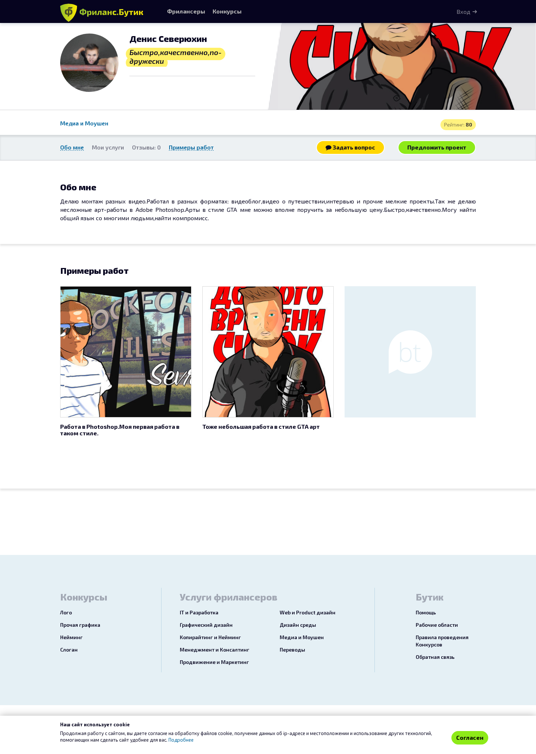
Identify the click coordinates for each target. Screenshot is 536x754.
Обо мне (72, 147)
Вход (463, 11)
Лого (66, 612)
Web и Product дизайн (307, 612)
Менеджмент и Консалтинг (214, 649)
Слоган (69, 649)
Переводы (292, 649)
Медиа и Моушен (84, 123)
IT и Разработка (199, 612)
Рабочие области (437, 625)
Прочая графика (80, 625)
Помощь (426, 612)
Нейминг (71, 637)
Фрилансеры (186, 11)
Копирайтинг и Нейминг (210, 637)
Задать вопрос (353, 147)
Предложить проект (436, 147)
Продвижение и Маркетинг (214, 662)
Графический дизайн (206, 625)
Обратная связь (435, 657)
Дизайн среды (298, 625)
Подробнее (181, 740)
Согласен (469, 737)
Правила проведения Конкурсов (442, 641)
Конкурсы (227, 11)
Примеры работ (191, 147)
